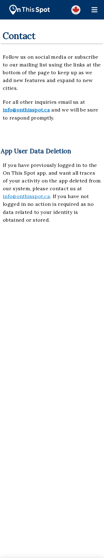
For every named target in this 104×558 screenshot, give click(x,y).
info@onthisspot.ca (26, 110)
